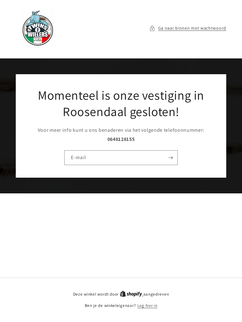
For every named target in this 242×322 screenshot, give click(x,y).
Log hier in (147, 305)
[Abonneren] (170, 157)
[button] (187, 28)
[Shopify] (131, 294)
